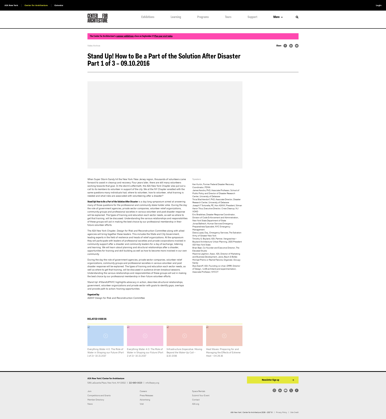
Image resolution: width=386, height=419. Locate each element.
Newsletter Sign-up (270, 380)
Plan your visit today (163, 36)
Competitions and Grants (99, 395)
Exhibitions (147, 17)
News (90, 404)
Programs (203, 17)
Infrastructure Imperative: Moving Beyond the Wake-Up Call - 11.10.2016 (184, 352)
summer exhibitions (125, 36)
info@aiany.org (152, 382)
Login (379, 5)
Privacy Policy (281, 412)
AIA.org (195, 404)
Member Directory (95, 399)
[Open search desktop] (297, 17)
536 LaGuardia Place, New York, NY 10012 (106, 382)
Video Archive (93, 45)
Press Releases (146, 395)
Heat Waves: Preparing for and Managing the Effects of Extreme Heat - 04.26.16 (223, 352)
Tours (228, 17)
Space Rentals (198, 391)
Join (89, 391)
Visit (142, 404)
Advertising (145, 399)
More (276, 17)
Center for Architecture (36, 5)
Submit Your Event (200, 395)
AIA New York (11, 5)
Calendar (58, 5)
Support (252, 17)
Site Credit (294, 412)
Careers (143, 391)
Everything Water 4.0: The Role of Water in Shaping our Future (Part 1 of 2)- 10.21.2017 (105, 352)
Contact (196, 399)
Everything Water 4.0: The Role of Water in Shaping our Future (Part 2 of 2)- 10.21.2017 (145, 352)
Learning (176, 17)
